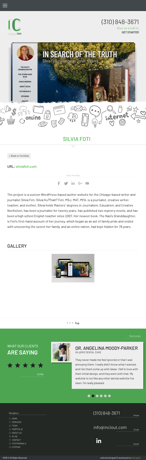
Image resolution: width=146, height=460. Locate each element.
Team (13, 425)
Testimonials (17, 443)
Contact (15, 440)
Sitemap (14, 447)
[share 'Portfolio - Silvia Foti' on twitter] (65, 183)
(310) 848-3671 (120, 21)
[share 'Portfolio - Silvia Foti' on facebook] (58, 183)
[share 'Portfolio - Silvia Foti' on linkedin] (73, 183)
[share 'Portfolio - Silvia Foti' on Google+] (80, 183)
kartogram (136, 457)
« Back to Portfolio (19, 155)
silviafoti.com (26, 166)
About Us (15, 432)
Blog (13, 436)
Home (13, 418)
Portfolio (16, 429)
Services (15, 422)
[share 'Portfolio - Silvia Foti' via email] (87, 183)
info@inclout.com (110, 427)
